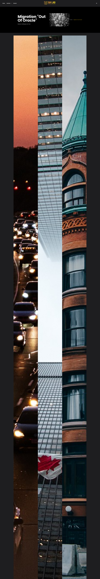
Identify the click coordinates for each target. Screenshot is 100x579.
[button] (96, 3)
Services (8, 3)
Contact (15, 3)
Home (3, 3)
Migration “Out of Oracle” (78, 19)
